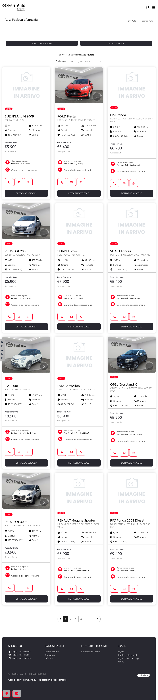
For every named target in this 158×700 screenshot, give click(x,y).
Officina (49, 658)
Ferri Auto (131, 20)
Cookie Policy (14, 679)
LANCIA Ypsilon (76, 387)
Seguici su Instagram (21, 657)
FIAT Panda (131, 117)
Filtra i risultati (116, 43)
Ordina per (61, 61)
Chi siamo (50, 654)
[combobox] (85, 61)
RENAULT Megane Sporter (78, 523)
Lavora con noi (52, 651)
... (92, 619)
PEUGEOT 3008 (23, 523)
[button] (148, 7)
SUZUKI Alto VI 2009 (19, 117)
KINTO (121, 661)
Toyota (121, 651)
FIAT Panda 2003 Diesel (130, 523)
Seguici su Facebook (20, 651)
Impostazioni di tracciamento (52, 679)
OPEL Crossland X (131, 387)
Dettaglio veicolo (26, 193)
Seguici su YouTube (20, 654)
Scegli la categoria (42, 43)
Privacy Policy (29, 679)
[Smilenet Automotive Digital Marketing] (143, 674)
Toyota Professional (127, 654)
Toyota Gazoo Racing (128, 658)
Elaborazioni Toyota (90, 651)
